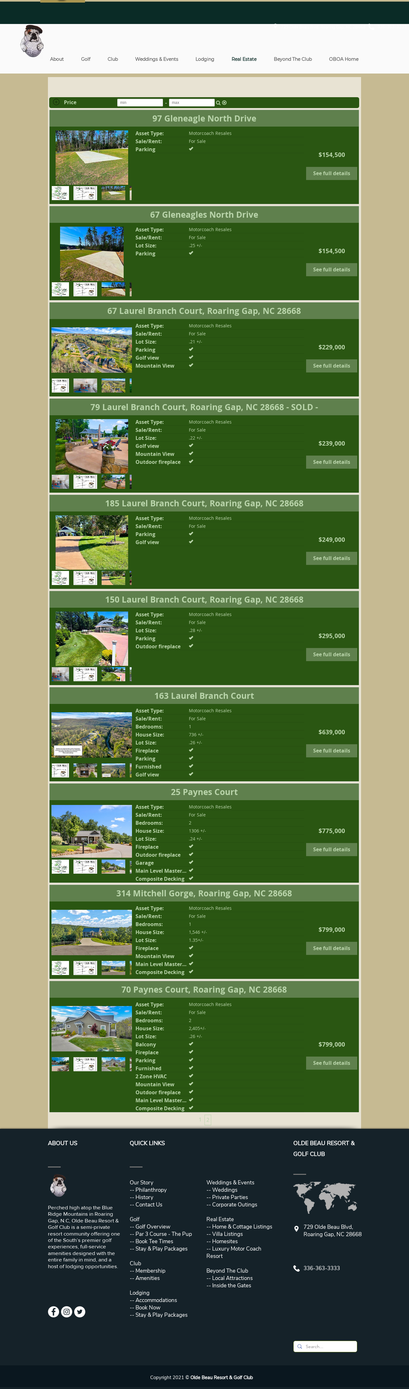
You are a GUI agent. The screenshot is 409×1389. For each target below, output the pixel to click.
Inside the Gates (231, 1285)
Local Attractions (232, 1278)
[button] (57, 59)
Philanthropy (151, 1190)
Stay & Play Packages (161, 1248)
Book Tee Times (153, 1241)
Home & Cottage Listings (242, 1226)
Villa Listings (227, 1234)
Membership (150, 1271)
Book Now (147, 1307)
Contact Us (148, 1204)
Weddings (224, 1190)
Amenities (147, 1278)
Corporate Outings (234, 1204)
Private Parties (230, 1197)
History (144, 1197)
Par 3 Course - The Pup (163, 1234)
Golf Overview (152, 1226)
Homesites (224, 1241)
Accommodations (156, 1300)
